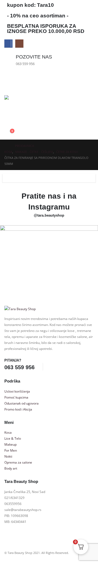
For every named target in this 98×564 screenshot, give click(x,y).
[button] (8, 116)
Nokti (8, 456)
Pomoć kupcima (16, 397)
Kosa (8, 432)
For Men (10, 450)
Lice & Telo (12, 438)
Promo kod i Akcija (18, 409)
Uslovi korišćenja (17, 391)
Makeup (10, 444)
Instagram (63, 367)
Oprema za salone (18, 462)
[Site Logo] (19, 101)
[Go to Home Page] (5, 146)
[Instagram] (19, 43)
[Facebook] (8, 43)
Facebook (53, 367)
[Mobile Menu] (9, 83)
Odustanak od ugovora (21, 403)
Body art (10, 468)
